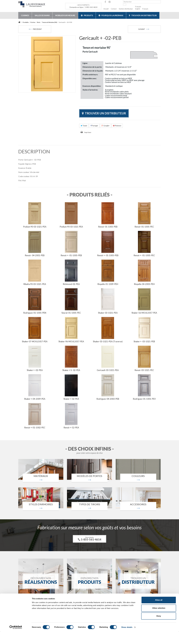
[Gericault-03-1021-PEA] (107, 356)
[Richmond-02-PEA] (71, 270)
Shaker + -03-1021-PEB (144, 341)
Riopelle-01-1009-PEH (107, 284)
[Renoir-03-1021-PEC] (144, 356)
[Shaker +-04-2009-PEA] (34, 385)
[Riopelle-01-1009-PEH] (107, 270)
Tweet (84, 126)
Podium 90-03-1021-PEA (34, 226)
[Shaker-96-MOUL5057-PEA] (71, 328)
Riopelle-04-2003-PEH (144, 284)
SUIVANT (141, 29)
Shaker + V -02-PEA (71, 370)
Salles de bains (42, 15)
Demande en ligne (76, 7)
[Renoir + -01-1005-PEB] (71, 242)
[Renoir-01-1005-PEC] (144, 213)
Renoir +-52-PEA (71, 427)
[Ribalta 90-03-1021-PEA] (34, 270)
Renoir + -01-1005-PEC (144, 255)
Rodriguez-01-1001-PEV (144, 399)
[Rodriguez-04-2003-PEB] (107, 385)
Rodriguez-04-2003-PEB (107, 399)
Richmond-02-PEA (71, 284)
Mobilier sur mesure (65, 15)
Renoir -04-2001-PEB (35, 255)
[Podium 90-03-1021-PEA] (34, 213)
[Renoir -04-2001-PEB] (34, 242)
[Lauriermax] (40, 4)
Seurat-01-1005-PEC (71, 312)
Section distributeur (126, 9)
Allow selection (158, 608)
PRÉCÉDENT (37, 29)
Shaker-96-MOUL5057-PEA (71, 341)
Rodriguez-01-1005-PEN (34, 312)
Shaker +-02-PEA (71, 399)
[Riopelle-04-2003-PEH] (144, 270)
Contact (114, 9)
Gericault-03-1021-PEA (108, 370)
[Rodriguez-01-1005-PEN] (34, 299)
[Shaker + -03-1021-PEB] (144, 328)
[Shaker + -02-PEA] (34, 356)
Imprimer (87, 132)
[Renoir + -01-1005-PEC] (144, 242)
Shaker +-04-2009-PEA (34, 399)
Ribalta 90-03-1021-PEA (34, 284)
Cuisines (25, 15)
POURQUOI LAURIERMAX (112, 15)
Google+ (106, 126)
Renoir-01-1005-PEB (108, 226)
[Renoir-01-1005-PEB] (107, 213)
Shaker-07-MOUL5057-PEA (34, 341)
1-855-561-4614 (91, 7)
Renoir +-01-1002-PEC (34, 427)
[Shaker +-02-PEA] (71, 385)
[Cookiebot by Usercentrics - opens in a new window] (15, 627)
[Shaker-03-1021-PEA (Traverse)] (107, 328)
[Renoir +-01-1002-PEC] (34, 414)
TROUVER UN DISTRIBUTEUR (144, 15)
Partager (94, 126)
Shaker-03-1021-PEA (108, 312)
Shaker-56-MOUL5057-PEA (144, 312)
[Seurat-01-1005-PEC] (71, 299)
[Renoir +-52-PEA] (71, 414)
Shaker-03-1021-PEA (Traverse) (108, 341)
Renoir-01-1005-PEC (144, 226)
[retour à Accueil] (19, 22)
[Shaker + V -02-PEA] (71, 356)
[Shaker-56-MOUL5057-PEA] (144, 299)
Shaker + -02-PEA (35, 370)
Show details (126, 627)
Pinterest (117, 126)
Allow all (158, 600)
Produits (88, 15)
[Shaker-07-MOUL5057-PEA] (34, 328)
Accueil (106, 9)
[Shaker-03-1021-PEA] (107, 299)
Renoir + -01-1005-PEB (71, 255)
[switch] (69, 627)
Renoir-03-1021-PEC (144, 370)
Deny (158, 616)
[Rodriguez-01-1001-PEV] (144, 385)
